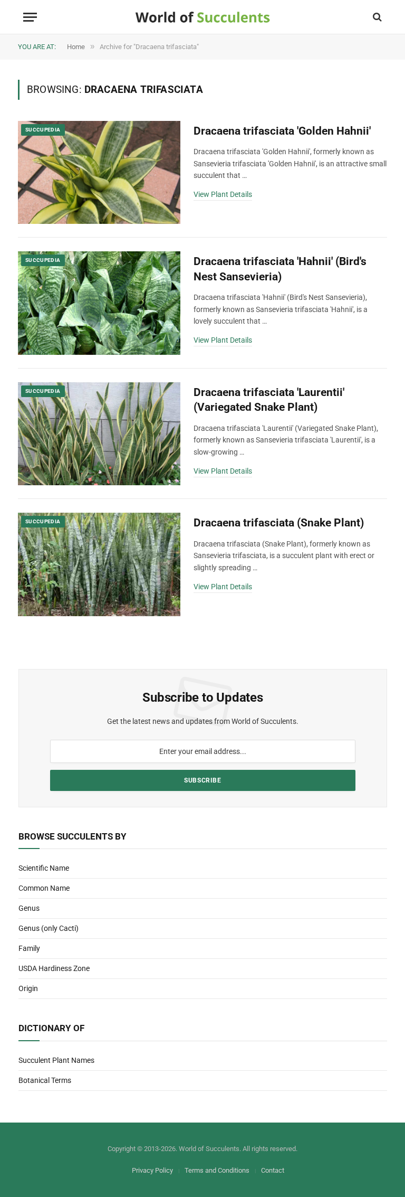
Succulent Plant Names (56, 1060)
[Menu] (30, 17)
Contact (272, 1170)
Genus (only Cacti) (48, 928)
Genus (29, 908)
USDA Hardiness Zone (54, 968)
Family (29, 948)
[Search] (376, 17)
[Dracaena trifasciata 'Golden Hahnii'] (99, 172)
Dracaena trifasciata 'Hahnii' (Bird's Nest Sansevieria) (280, 269)
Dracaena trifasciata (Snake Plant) (279, 522)
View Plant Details (223, 194)
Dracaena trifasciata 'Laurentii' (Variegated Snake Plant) (269, 400)
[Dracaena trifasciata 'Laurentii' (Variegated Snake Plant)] (99, 434)
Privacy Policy (152, 1170)
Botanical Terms (44, 1080)
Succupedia (43, 130)
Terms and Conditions (217, 1170)
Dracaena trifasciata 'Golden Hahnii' (282, 131)
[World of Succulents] (203, 17)
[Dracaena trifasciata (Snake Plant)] (99, 564)
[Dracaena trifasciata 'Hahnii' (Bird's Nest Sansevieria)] (99, 303)
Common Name (44, 888)
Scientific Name (43, 868)
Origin (28, 988)
